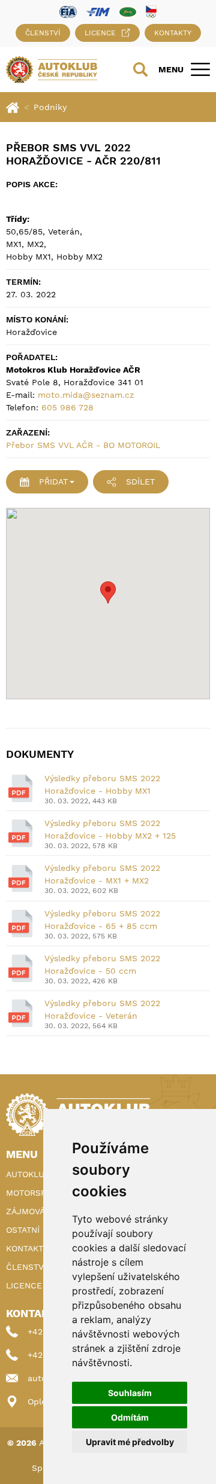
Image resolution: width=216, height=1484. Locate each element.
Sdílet (140, 481)
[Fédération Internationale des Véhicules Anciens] (127, 11)
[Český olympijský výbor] (151, 11)
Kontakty (172, 33)
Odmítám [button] (130, 1417)
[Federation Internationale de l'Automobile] (68, 11)
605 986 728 (67, 407)
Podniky (50, 107)
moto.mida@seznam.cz (86, 395)
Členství (43, 33)
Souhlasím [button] (130, 1393)
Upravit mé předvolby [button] (130, 1442)
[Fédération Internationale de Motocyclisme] (98, 11)
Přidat (53, 481)
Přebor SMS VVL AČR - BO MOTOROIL (83, 445)
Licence (100, 33)
